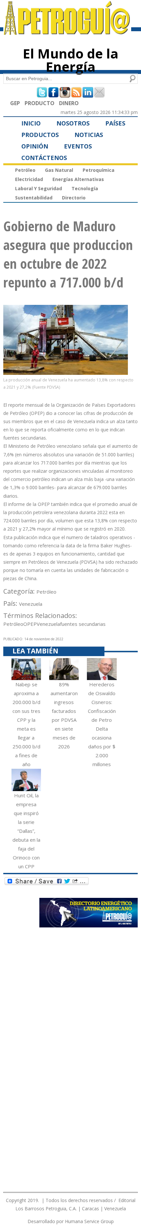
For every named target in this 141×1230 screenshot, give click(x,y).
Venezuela (30, 604)
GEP (15, 103)
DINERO (69, 103)
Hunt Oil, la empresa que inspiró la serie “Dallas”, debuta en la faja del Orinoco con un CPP (26, 831)
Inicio (31, 123)
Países (115, 123)
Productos (40, 135)
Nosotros (73, 123)
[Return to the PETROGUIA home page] (67, 32)
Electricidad (29, 179)
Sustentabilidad (33, 197)
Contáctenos (44, 158)
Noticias (88, 135)
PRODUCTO (39, 103)
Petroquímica (98, 170)
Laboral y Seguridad (38, 188)
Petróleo (25, 170)
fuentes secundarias (83, 624)
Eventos (78, 146)
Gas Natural (59, 170)
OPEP (30, 624)
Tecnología (84, 188)
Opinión (34, 146)
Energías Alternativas (78, 179)
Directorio (74, 197)
